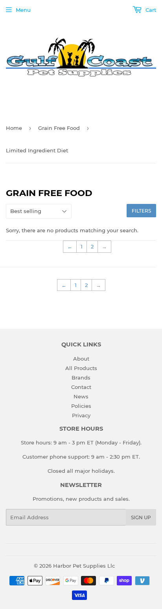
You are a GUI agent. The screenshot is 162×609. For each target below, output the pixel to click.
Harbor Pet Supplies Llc (84, 566)
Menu (23, 10)
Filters (141, 211)
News (81, 396)
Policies (81, 406)
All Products (81, 368)
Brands (81, 377)
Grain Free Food (59, 128)
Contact (81, 387)
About (81, 358)
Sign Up (141, 517)
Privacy (81, 415)
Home (14, 128)
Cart (150, 10)
